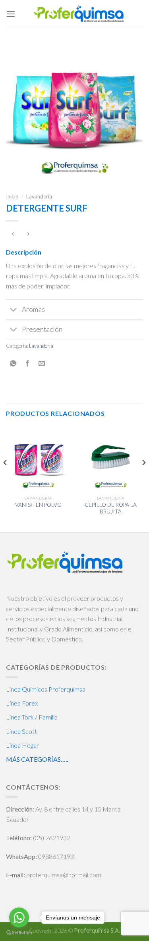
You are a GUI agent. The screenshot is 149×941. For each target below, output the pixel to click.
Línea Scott (21, 731)
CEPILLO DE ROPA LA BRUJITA (111, 508)
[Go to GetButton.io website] (19, 932)
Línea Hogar (22, 745)
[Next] (143, 478)
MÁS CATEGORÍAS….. (37, 759)
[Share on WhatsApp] (13, 363)
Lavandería (39, 196)
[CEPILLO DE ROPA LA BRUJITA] (110, 458)
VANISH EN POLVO (38, 505)
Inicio (12, 196)
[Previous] (6, 478)
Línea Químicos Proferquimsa (45, 689)
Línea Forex (22, 703)
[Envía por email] (41, 363)
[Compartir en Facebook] (27, 363)
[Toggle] (13, 310)
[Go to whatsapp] (19, 917)
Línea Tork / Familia (32, 717)
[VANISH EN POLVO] (38, 458)
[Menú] (10, 14)
